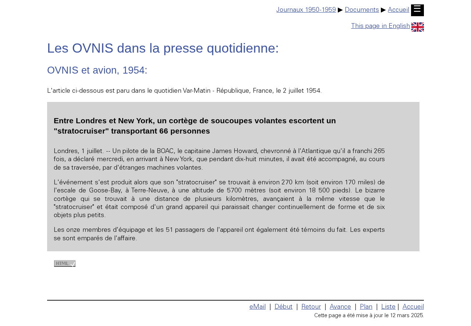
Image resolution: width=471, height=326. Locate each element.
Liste (388, 307)
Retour (311, 307)
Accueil (398, 10)
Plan (366, 307)
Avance (340, 307)
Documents (362, 10)
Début (284, 307)
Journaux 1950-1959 (306, 10)
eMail (257, 307)
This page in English (380, 26)
